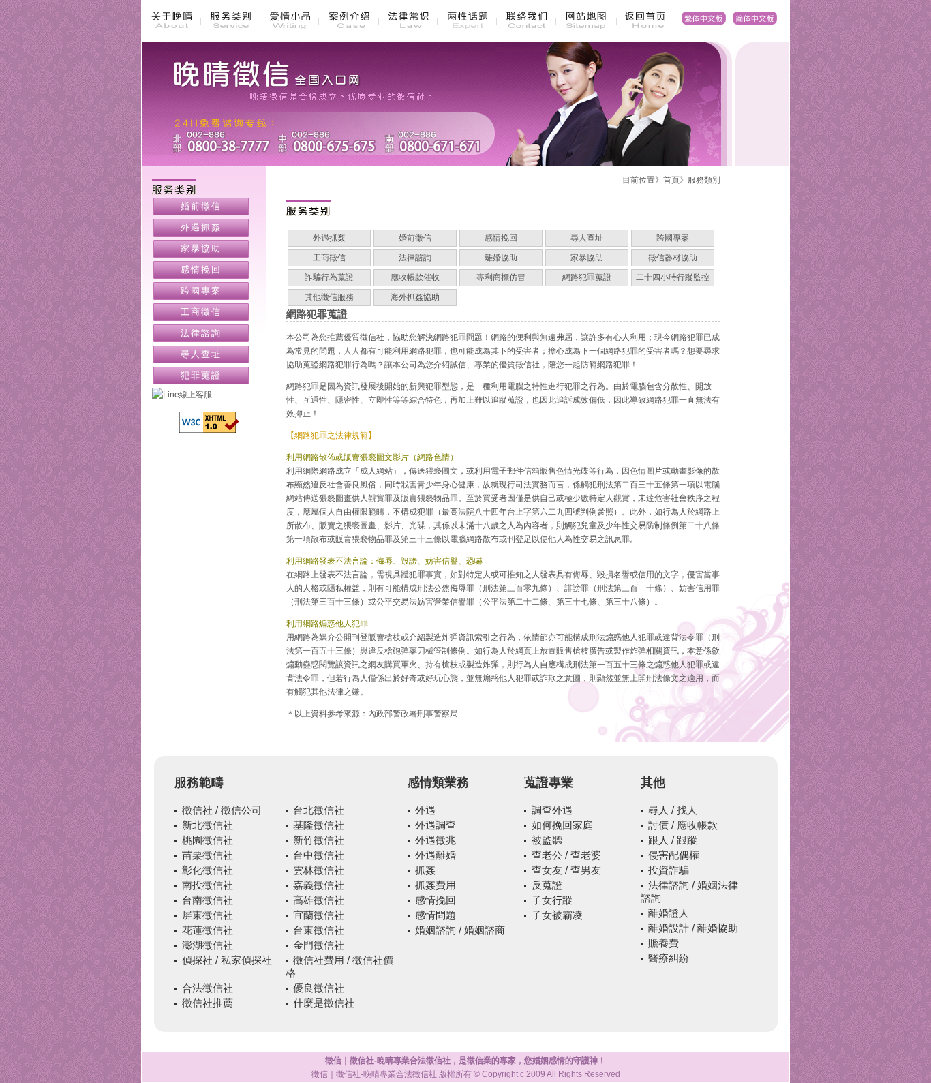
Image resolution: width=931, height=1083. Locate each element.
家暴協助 (586, 257)
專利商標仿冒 (500, 277)
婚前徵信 (415, 238)
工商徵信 (329, 257)
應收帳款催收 (415, 277)
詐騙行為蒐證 (329, 277)
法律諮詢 (415, 257)
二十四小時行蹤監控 (672, 277)
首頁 (671, 180)
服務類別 (704, 180)
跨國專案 (672, 238)
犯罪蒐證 (201, 375)
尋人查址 (586, 238)
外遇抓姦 (329, 238)
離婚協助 (501, 257)
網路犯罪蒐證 (586, 277)
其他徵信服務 (329, 297)
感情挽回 (501, 238)
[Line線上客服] (209, 394)
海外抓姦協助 (415, 297)
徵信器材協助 (672, 257)
